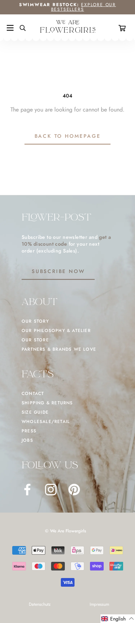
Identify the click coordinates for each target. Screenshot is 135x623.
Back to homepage (68, 136)
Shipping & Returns (47, 403)
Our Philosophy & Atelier (56, 330)
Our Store (35, 340)
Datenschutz (40, 604)
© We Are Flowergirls (65, 531)
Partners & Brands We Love (59, 349)
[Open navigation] (10, 28)
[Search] (20, 28)
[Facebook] (27, 489)
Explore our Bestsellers (83, 7)
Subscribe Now (58, 271)
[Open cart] (123, 28)
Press (29, 431)
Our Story (35, 321)
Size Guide (35, 412)
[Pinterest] (74, 489)
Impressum (99, 604)
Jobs (27, 440)
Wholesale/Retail (46, 421)
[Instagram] (51, 489)
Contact (33, 393)
